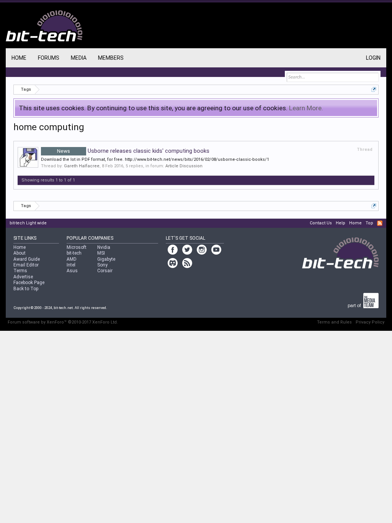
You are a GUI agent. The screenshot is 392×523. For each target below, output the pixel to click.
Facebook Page (28, 282)
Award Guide (26, 259)
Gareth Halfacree (82, 165)
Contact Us (321, 223)
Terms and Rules (334, 322)
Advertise (23, 276)
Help (340, 223)
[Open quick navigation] (373, 89)
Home (18, 58)
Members (111, 58)
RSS (379, 223)
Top (369, 223)
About (19, 253)
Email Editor (26, 265)
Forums (48, 58)
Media (79, 58)
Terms (20, 270)
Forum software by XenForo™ (63, 322)
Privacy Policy (370, 322)
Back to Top (25, 288)
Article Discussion (184, 165)
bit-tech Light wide (28, 223)
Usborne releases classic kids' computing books (133, 150)
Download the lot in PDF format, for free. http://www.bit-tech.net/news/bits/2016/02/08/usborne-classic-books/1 (155, 159)
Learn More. (306, 108)
